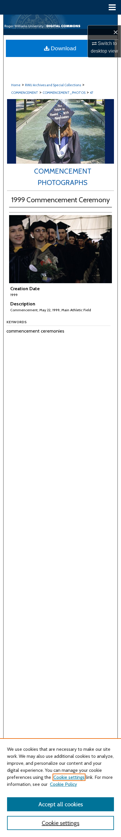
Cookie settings (69, 777)
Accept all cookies (60, 804)
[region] (60, 787)
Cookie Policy (63, 784)
